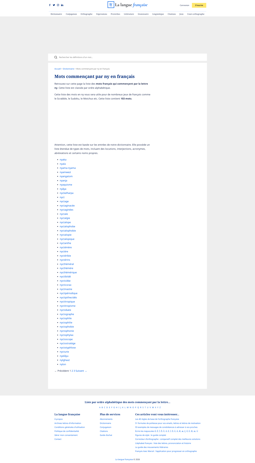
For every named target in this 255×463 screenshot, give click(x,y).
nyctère (64, 251)
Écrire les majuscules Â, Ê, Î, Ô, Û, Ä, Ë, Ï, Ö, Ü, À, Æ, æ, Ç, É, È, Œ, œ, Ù (166, 431)
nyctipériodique (68, 293)
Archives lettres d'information (67, 423)
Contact (57, 439)
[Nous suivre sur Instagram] (58, 5)
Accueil (57, 68)
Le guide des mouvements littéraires (151, 447)
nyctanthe (65, 243)
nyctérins (65, 259)
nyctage (64, 201)
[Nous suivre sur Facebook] (50, 5)
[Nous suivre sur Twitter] (54, 5)
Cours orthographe (195, 14)
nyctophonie (67, 330)
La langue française (124, 459)
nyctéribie (65, 255)
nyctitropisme (67, 305)
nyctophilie (66, 322)
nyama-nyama (68, 167)
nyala (63, 163)
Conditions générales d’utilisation (69, 427)
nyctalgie (65, 218)
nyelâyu (64, 355)
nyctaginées (66, 209)
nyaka (63, 159)
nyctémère (66, 247)
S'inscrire (199, 5)
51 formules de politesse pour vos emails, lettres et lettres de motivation (168, 423)
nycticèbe (65, 280)
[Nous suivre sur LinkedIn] (62, 5)
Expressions (101, 14)
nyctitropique (67, 301)
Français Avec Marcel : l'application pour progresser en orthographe (166, 451)
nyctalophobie (68, 230)
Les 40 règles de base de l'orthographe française (157, 419)
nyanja (63, 180)
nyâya (63, 188)
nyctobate (65, 309)
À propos (58, 419)
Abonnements (106, 419)
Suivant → (81, 370)
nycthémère (66, 268)
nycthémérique (68, 272)
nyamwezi (65, 172)
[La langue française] (127, 7)
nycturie (64, 351)
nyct (62, 197)
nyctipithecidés (68, 297)
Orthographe (86, 14)
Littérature (129, 14)
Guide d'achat (106, 435)
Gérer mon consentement (66, 435)
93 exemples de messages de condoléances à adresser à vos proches (166, 427)
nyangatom (66, 176)
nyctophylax (66, 335)
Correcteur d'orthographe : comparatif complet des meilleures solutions (167, 439)
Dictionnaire (56, 14)
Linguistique (158, 14)
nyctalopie (65, 234)
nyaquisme (66, 184)
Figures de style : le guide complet (150, 435)
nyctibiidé (65, 276)
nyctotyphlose (68, 347)
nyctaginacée (67, 205)
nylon (63, 364)
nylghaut (65, 360)
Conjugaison (71, 14)
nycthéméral (67, 264)
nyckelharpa (66, 193)
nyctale (64, 213)
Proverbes (115, 14)
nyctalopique (67, 239)
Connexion (184, 5)
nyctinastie (66, 289)
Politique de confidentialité (66, 431)
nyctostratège (67, 343)
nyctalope (65, 222)
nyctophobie (67, 326)
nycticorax (65, 284)
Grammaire (143, 14)
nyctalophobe (67, 226)
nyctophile (66, 318)
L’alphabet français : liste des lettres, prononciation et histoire (163, 443)
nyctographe (67, 314)
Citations (172, 14)
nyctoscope (66, 339)
